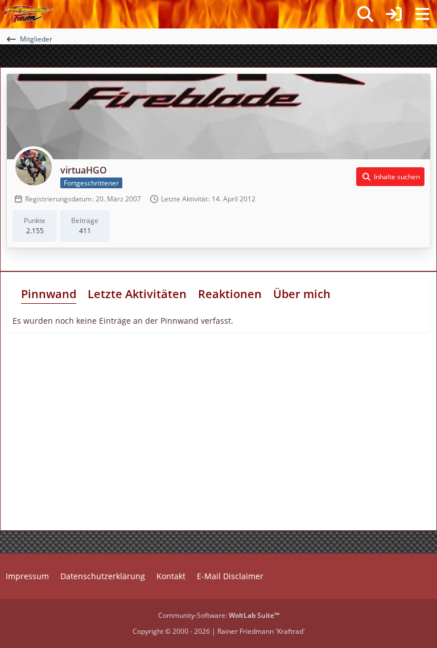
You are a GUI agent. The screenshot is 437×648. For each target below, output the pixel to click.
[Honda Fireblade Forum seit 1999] (28, 14)
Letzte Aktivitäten (137, 294)
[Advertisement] (108, 435)
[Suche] (365, 14)
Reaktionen (230, 294)
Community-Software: (218, 615)
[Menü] (422, 14)
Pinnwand (48, 294)
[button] (390, 177)
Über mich (302, 294)
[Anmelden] (393, 14)
